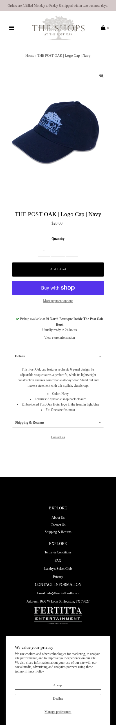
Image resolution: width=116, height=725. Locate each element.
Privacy (58, 577)
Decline (58, 698)
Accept (58, 685)
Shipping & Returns (29, 422)
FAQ (58, 560)
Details (20, 356)
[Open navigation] (12, 28)
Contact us (58, 437)
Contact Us (58, 525)
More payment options (58, 301)
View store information (59, 337)
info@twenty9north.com (62, 593)
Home (29, 55)
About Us (58, 518)
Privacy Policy (34, 671)
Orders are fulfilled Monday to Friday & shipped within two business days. (58, 6)
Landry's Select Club (58, 569)
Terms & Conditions (58, 552)
